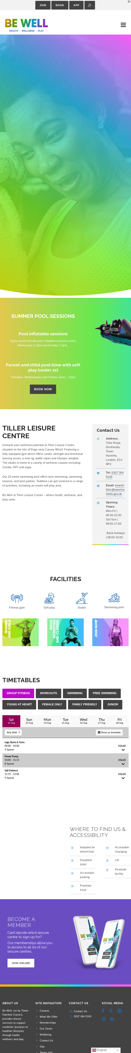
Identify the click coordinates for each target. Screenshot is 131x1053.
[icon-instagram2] (120, 1011)
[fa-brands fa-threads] (105, 1019)
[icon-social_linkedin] (112, 1019)
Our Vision (46, 1028)
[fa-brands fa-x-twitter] (111, 1011)
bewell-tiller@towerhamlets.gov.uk (115, 489)
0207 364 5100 (82, 1016)
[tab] (18, 693)
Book (60, 5)
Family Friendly (84, 704)
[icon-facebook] (104, 1011)
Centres (44, 1010)
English (101, 1050)
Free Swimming (105, 693)
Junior (112, 704)
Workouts (48, 693)
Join (43, 5)
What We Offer (48, 1016)
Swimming (75, 693)
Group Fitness (18, 693)
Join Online (21, 963)
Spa (42, 1046)
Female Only (52, 704)
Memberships (48, 1022)
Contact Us (46, 1040)
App (76, 5)
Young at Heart (19, 704)
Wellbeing (45, 1034)
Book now (43, 389)
